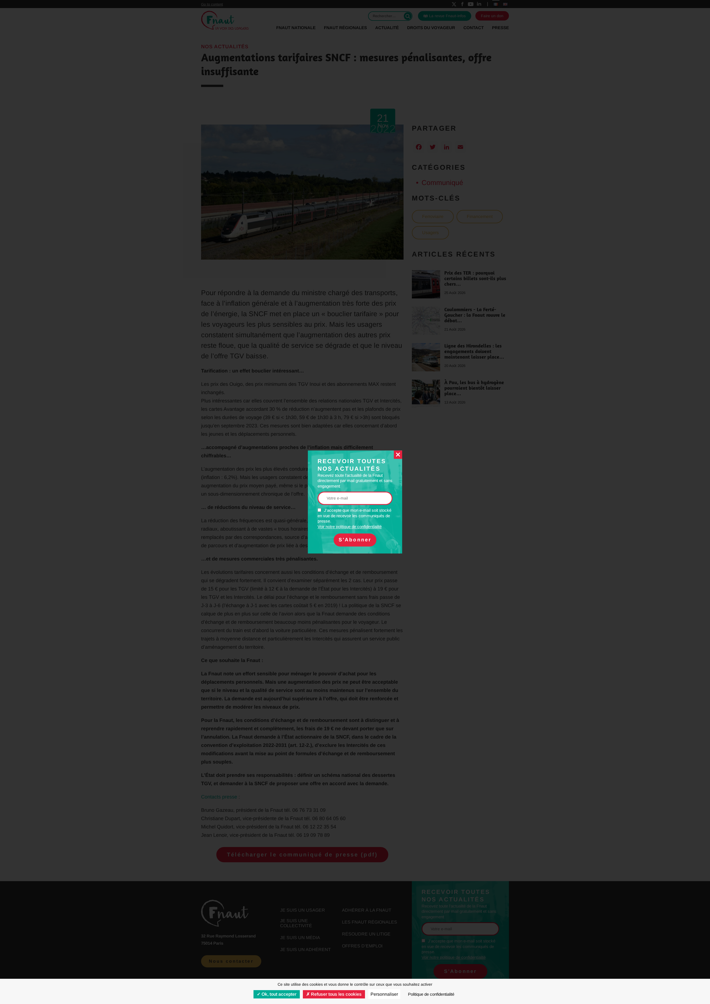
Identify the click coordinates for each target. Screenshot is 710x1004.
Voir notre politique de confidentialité (350, 526)
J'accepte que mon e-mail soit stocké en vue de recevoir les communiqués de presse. (354, 518)
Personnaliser (384, 994)
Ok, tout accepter (278, 994)
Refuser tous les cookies (336, 994)
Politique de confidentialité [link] (431, 994)
